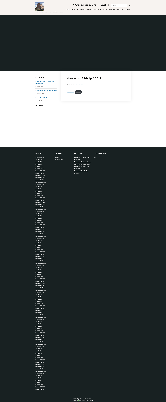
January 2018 (38, 389)
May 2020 (38, 326)
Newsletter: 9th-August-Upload (45, 98)
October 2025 (39, 180)
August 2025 (38, 184)
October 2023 (39, 234)
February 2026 (39, 171)
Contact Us (74, 9)
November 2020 (39, 312)
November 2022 (39, 258)
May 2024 (38, 218)
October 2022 (39, 261)
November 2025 (39, 177)
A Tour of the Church (94, 9)
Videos (128, 9)
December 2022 (39, 256)
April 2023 (38, 247)
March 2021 (38, 303)
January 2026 (38, 173)
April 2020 (38, 328)
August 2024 (38, 211)
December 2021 (39, 283)
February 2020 (39, 333)
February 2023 (39, 252)
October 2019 (39, 342)
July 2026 (37, 159)
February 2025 (39, 198)
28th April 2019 (70, 92)
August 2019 (38, 346)
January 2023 (38, 254)
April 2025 (38, 193)
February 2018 (39, 387)
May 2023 (38, 245)
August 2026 (38, 157)
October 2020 (39, 315)
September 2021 (39, 290)
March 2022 (38, 276)
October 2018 (39, 369)
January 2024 (38, 227)
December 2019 (39, 337)
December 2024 (39, 202)
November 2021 (39, 285)
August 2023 (38, 238)
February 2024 (39, 225)
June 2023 (38, 243)
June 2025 (38, 189)
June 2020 (38, 324)
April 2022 (38, 274)
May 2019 (38, 353)
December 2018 (39, 364)
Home (67, 9)
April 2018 (38, 382)
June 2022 (38, 270)
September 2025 (39, 182)
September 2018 (39, 371)
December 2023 (39, 229)
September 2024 (39, 209)
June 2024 (38, 216)
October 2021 (39, 288)
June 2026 (38, 162)
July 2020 (37, 321)
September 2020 (39, 317)
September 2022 (39, 263)
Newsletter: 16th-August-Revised (46, 90)
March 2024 (38, 222)
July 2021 (37, 294)
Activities (111, 9)
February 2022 (39, 279)
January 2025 (38, 200)
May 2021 (38, 299)
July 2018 (37, 375)
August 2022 (38, 265)
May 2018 (38, 380)
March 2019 (38, 357)
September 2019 (39, 344)
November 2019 (39, 339)
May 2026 (38, 164)
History (82, 9)
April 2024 (38, 220)
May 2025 (38, 191)
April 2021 (38, 301)
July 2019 (37, 348)
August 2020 (38, 319)
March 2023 (38, 249)
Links (95, 157)
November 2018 (39, 366)
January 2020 (38, 335)
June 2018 (38, 378)
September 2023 (39, 236)
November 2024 (39, 204)
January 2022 (38, 281)
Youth (105, 9)
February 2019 (39, 360)
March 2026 (38, 168)
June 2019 (38, 351)
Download (78, 92)
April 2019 (38, 355)
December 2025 (39, 175)
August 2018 (38, 373)
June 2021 (38, 297)
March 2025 (38, 195)
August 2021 (38, 292)
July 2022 (37, 267)
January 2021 (38, 308)
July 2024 (37, 213)
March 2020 (38, 330)
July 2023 (37, 240)
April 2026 (38, 166)
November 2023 (39, 231)
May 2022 (38, 272)
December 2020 (39, 310)
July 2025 (37, 186)
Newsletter (120, 9)
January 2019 (38, 362)
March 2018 (38, 384)
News (56, 157)
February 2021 (39, 306)
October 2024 (39, 207)
